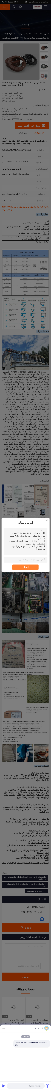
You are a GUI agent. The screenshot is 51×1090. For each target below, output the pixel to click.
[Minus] (3, 1028)
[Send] (4, 1086)
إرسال (25, 567)
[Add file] (47, 1086)
